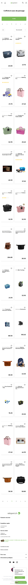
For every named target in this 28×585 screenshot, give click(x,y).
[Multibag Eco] (21, 92)
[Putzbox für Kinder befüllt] (7, 92)
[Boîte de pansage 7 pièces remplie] (21, 169)
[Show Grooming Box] (7, 246)
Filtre (14, 18)
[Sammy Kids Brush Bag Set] (21, 362)
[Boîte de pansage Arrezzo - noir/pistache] (21, 402)
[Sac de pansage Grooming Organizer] (21, 480)
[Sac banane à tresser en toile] (21, 247)
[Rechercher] (22, 3)
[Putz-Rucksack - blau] (7, 401)
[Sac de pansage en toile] (7, 168)
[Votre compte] (5, 3)
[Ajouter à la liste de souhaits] (11, 36)
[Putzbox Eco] (7, 130)
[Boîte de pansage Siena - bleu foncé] (7, 54)
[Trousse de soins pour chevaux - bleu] (7, 324)
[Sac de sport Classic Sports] (21, 440)
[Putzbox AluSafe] (21, 53)
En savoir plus (20, 577)
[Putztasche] (21, 323)
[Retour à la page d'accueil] (14, 2)
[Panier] (26, 3)
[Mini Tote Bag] (21, 284)
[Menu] (2, 3)
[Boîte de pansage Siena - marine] (7, 286)
